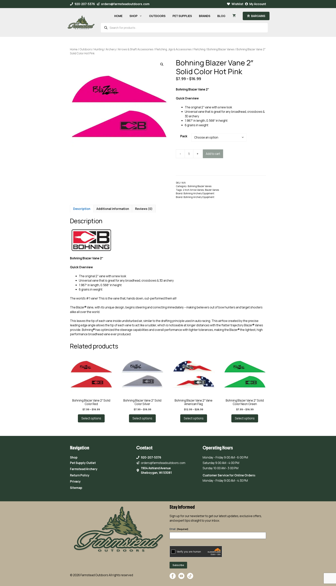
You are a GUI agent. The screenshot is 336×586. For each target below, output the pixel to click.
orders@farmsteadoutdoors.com (125, 4)
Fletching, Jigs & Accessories (173, 49)
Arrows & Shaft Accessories (135, 49)
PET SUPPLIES (182, 16)
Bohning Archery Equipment (199, 193)
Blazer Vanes (212, 189)
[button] (162, 64)
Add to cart (213, 154)
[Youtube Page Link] (181, 577)
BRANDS (204, 16)
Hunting (99, 49)
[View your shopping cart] (234, 16)
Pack (183, 136)
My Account (257, 4)
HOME (118, 16)
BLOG (221, 16)
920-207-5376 (85, 4)
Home (74, 49)
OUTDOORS (157, 16)
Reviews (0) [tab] (144, 209)
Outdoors (86, 49)
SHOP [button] (134, 16)
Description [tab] (81, 209)
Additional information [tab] (112, 209)
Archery (111, 49)
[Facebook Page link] (173, 577)
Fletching (199, 49)
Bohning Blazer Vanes (220, 49)
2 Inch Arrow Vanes (193, 189)
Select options (91, 418)
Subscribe (178, 565)
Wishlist (237, 4)
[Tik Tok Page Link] (190, 577)
